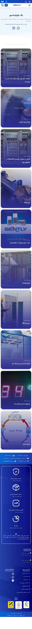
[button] (29, 5)
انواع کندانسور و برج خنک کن (21, 363)
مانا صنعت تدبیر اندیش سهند (16, 613)
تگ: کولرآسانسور (16, 15)
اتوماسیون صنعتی (24, 122)
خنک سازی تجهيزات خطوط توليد (20, 243)
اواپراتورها (27, 202)
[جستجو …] (6, 2)
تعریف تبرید (26, 444)
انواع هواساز (26, 283)
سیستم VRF (26, 323)
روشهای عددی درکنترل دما (22, 404)
